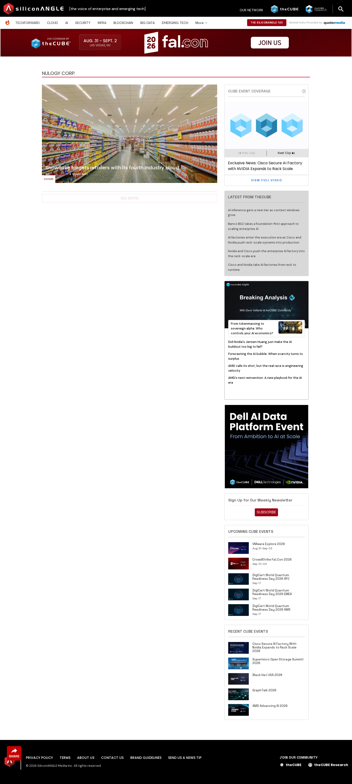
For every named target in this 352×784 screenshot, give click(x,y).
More (199, 23)
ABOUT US (85, 757)
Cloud (52, 23)
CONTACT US (112, 757)
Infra (102, 23)
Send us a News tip (184, 757)
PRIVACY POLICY (39, 757)
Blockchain (123, 23)
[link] (129, 135)
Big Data (147, 23)
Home (8, 20)
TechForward (27, 23)
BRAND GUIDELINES (145, 757)
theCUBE (293, 764)
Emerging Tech (175, 23)
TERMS (65, 757)
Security (83, 23)
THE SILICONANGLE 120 (266, 22)
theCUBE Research (331, 764)
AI (66, 23)
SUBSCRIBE (266, 512)
